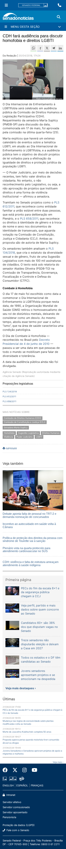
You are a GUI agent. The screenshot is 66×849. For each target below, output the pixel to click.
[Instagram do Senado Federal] (24, 770)
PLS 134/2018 (10, 391)
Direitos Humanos (50, 433)
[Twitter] (15, 770)
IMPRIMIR (11, 448)
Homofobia (9, 433)
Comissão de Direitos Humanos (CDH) (22, 418)
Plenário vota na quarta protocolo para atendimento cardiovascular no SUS (26, 550)
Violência (8, 437)
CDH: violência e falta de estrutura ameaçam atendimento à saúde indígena (30, 564)
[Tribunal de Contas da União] (21, 778)
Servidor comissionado (16, 807)
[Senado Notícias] (18, 17)
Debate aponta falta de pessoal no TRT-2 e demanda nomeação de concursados (29, 515)
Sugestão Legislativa (28, 433)
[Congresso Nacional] (13, 778)
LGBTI (39, 437)
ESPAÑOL (22, 785)
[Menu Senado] (6, 5)
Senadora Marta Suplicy (16, 427)
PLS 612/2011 (9, 396)
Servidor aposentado (15, 812)
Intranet (10, 794)
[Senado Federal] (33, 5)
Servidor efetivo (12, 802)
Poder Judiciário (25, 437)
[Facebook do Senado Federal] (6, 770)
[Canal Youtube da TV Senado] (33, 770)
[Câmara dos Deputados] (5, 778)
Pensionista (9, 817)
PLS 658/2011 (29, 218)
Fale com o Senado (17, 830)
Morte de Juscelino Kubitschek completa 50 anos (27, 731)
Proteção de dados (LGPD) (18, 825)
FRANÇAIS (37, 785)
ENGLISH (8, 785)
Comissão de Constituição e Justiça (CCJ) (24, 422)
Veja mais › (58, 762)
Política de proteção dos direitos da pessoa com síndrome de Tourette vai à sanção (32, 539)
